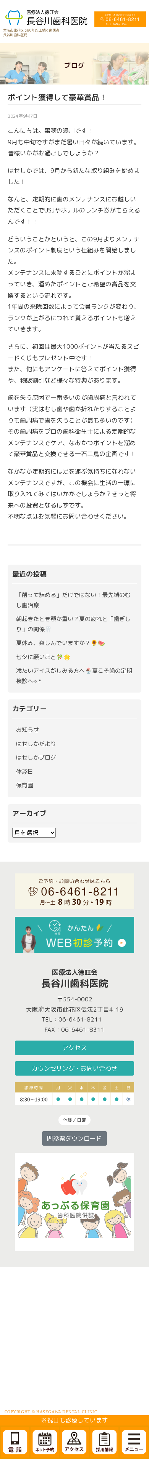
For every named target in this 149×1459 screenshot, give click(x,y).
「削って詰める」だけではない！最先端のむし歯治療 (73, 600)
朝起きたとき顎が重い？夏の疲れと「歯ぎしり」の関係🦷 (73, 624)
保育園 (24, 785)
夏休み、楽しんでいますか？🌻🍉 (60, 643)
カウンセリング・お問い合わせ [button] (74, 1068)
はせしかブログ (36, 757)
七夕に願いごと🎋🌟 (43, 657)
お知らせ (27, 730)
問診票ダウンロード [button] (74, 1138)
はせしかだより (36, 744)
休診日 (24, 772)
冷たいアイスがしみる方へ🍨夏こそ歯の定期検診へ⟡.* (74, 676)
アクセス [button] (74, 1048)
